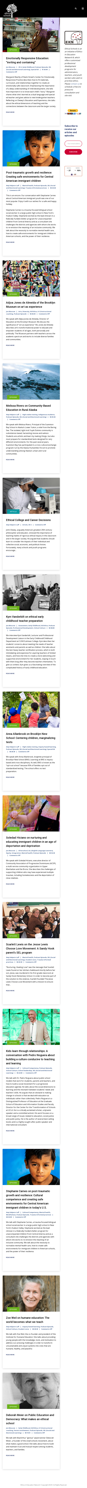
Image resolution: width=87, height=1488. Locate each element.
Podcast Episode (41, 67)
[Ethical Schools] (10, 8)
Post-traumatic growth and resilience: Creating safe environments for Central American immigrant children (29, 176)
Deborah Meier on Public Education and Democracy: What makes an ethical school (30, 1419)
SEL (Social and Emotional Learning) (32, 417)
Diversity (26, 311)
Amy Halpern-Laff (12, 185)
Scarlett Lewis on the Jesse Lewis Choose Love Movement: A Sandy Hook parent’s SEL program (30, 948)
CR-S (20, 67)
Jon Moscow (10, 67)
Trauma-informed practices (36, 188)
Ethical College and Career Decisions (28, 520)
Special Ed (35, 69)
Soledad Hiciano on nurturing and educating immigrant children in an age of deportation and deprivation (31, 841)
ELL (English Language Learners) (41, 851)
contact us (75, 84)
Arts (20, 311)
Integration (16, 853)
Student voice (31, 960)
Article (25, 525)
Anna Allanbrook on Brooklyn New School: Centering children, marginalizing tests (30, 738)
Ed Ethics (33, 311)
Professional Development (23, 628)
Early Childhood (28, 67)
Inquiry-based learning (47, 747)
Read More (10, 112)
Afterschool (23, 851)
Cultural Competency (30, 1068)
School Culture (39, 628)
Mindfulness (11, 1215)
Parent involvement (21, 1430)
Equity (8, 853)
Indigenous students (46, 415)
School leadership (25, 1070)
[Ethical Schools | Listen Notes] (73, 171)
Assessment (23, 626)
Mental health (27, 185)
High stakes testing (30, 415)
